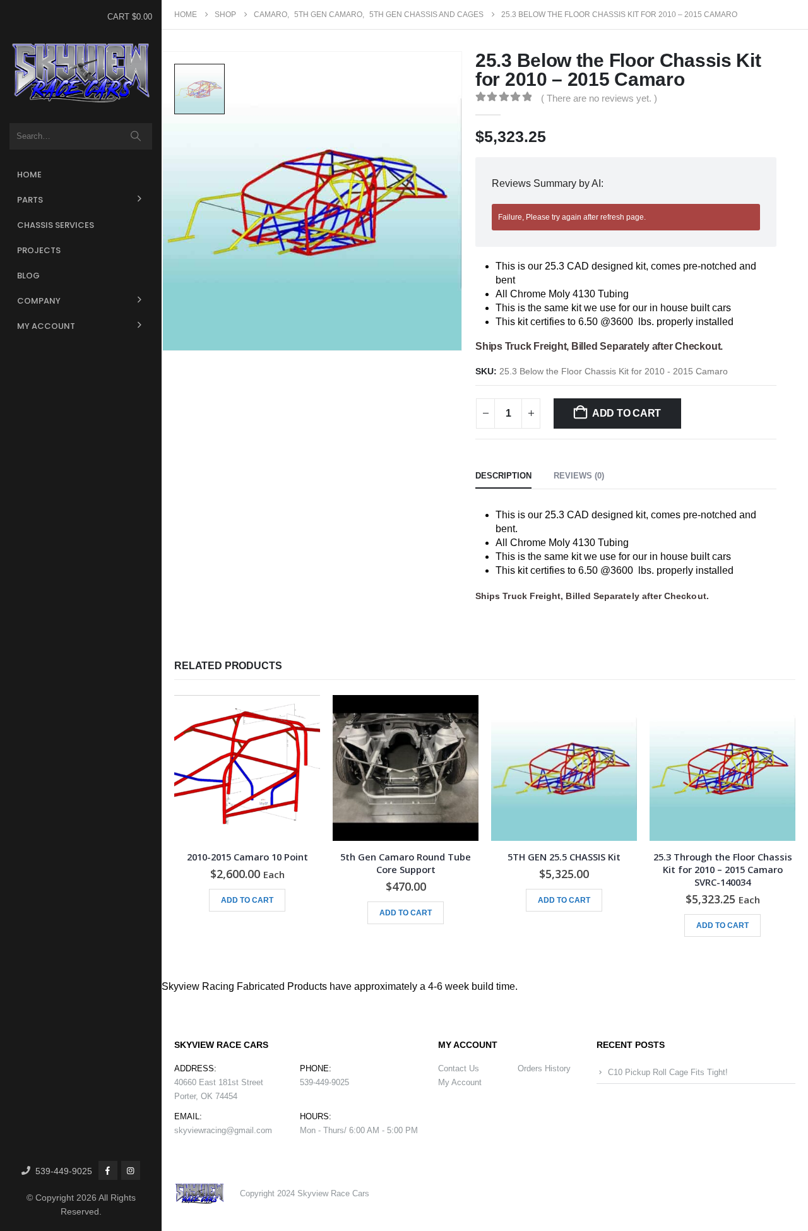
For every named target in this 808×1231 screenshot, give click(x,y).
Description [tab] (503, 475)
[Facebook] (107, 1170)
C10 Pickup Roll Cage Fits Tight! (668, 1072)
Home (29, 175)
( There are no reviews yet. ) (599, 98)
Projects (39, 250)
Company (39, 301)
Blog (28, 276)
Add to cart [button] (247, 900)
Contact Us (458, 1068)
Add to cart (626, 413)
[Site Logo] (80, 73)
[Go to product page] (247, 768)
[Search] (136, 136)
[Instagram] (130, 1170)
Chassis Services (55, 225)
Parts (30, 200)
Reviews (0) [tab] (579, 475)
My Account (46, 326)
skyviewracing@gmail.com (223, 1130)
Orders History (544, 1068)
